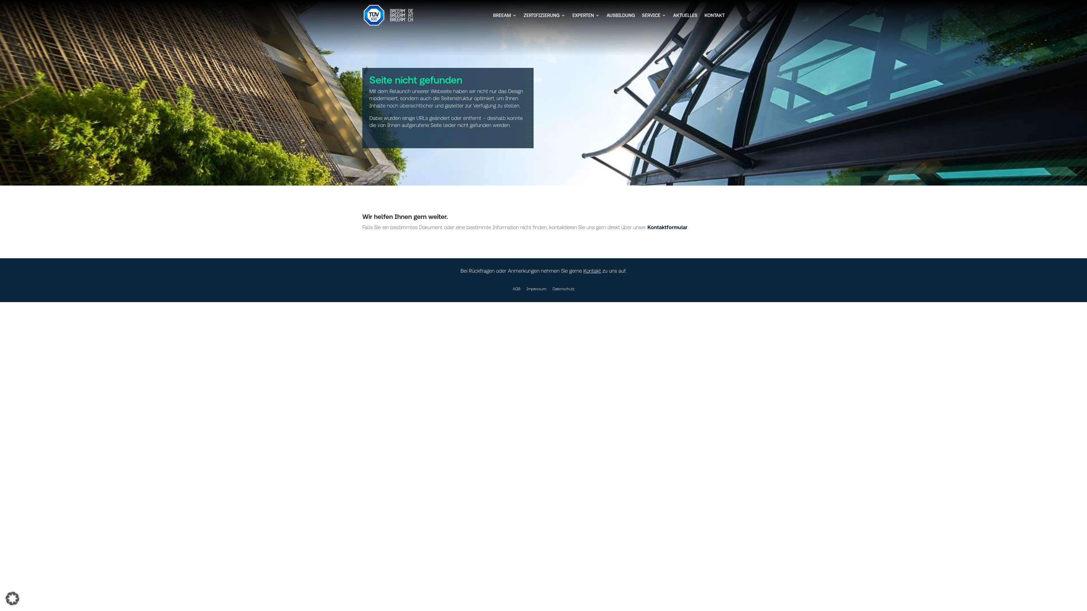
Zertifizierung (542, 15)
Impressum (536, 289)
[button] (12, 598)
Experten (583, 15)
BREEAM (502, 15)
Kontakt (715, 15)
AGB (516, 289)
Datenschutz (564, 289)
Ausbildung (621, 15)
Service (651, 15)
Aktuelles (685, 15)
